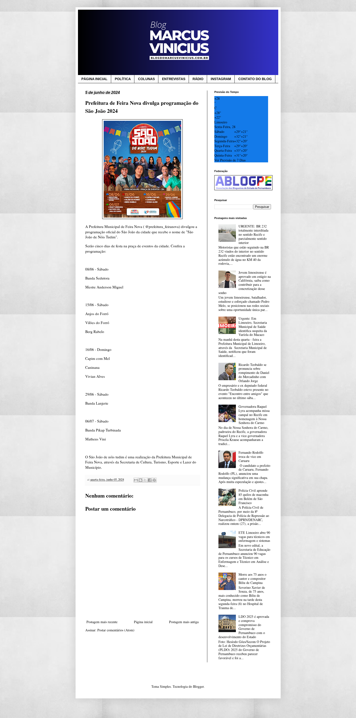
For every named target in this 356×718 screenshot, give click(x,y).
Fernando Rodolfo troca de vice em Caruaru (251, 456)
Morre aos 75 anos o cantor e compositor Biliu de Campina (252, 578)
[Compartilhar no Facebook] (149, 480)
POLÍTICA (123, 79)
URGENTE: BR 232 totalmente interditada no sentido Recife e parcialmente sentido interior (253, 234)
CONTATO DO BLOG (255, 79)
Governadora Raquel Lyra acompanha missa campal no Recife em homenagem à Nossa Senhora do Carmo (254, 414)
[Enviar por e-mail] (135, 480)
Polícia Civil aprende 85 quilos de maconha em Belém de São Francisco (253, 496)
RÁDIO (198, 79)
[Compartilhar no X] (145, 480)
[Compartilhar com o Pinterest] (154, 480)
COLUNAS (146, 79)
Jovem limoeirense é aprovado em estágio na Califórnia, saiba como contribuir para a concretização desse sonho (244, 282)
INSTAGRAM (221, 79)
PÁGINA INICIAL (94, 79)
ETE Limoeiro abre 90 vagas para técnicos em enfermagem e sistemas (254, 536)
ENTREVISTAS (173, 79)
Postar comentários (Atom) (115, 630)
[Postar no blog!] (140, 480)
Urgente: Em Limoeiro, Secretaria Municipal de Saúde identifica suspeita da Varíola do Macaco (253, 326)
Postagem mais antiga (184, 622)
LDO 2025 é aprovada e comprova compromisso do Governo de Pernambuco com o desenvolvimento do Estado (243, 626)
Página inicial (143, 622)
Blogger (198, 686)
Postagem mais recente (101, 622)
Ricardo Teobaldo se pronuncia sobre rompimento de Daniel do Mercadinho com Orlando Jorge (254, 372)
